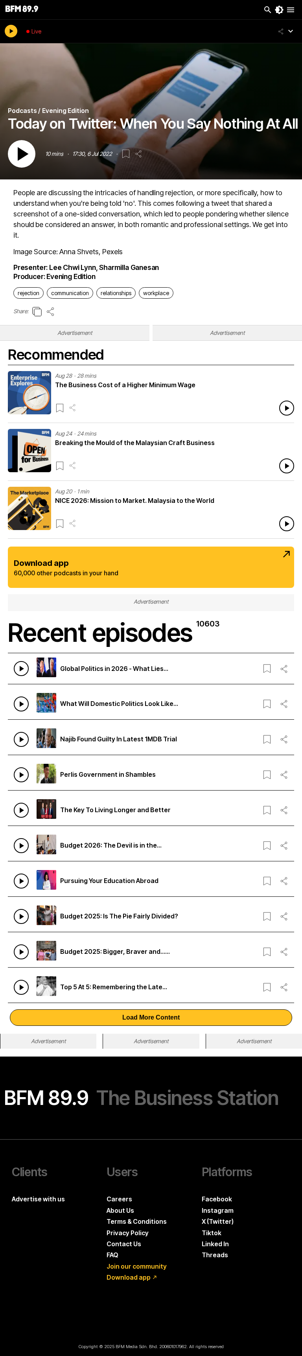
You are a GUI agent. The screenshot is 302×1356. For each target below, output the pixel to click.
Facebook (217, 1199)
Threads (215, 1255)
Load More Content (151, 1017)
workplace (156, 293)
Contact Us (124, 1244)
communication (70, 293)
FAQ (112, 1255)
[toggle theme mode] (279, 10)
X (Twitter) (218, 1221)
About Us (120, 1210)
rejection (28, 293)
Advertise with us (38, 1199)
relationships (116, 293)
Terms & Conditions (137, 1221)
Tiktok (211, 1233)
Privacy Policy (128, 1233)
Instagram (218, 1210)
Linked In (215, 1244)
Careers (119, 1199)
